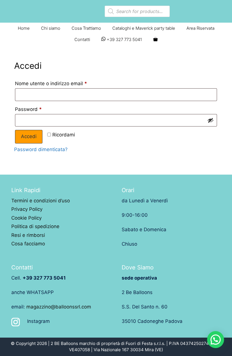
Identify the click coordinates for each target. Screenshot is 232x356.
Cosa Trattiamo (86, 28)
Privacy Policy (26, 209)
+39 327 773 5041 (124, 39)
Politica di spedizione (35, 226)
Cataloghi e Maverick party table (143, 28)
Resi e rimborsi (28, 235)
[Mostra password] (210, 120)
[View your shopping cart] (155, 39)
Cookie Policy (26, 218)
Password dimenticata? (41, 149)
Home (24, 28)
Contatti (82, 39)
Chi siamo (50, 28)
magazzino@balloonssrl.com (58, 307)
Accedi (28, 136)
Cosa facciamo (28, 243)
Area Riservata (200, 28)
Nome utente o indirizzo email (51, 83)
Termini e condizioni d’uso (40, 200)
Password (28, 109)
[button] (215, 339)
